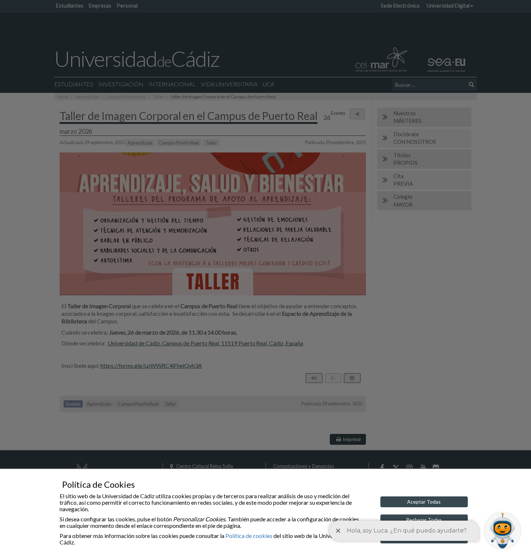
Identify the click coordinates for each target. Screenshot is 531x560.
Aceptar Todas (424, 502)
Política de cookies (248, 535)
